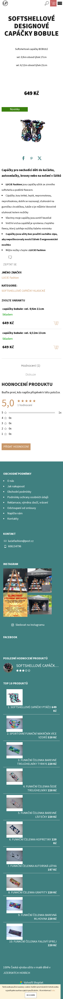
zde (53, 990)
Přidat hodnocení (16, 447)
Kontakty (12, 519)
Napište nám (15, 513)
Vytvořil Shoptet (33, 983)
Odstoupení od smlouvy (21, 508)
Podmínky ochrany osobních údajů (27, 497)
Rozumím (31, 995)
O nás (10, 481)
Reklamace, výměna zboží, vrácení (27, 503)
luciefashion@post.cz (21, 541)
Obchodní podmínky (19, 492)
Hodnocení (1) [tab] (30, 365)
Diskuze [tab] (31, 374)
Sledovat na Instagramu (30, 625)
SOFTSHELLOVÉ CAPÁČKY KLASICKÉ (23, 291)
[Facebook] (23, 158)
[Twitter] (39, 158)
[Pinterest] (31, 158)
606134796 (14, 546)
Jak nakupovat (16, 486)
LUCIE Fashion (10, 278)
